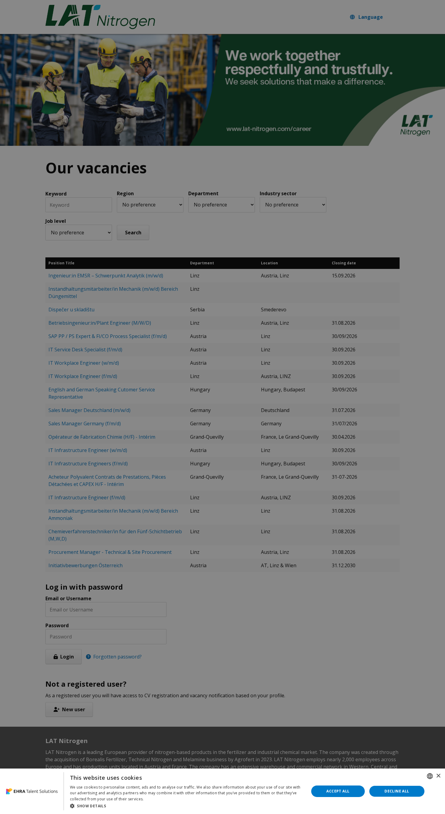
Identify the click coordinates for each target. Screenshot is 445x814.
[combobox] (430, 776)
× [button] (438, 776)
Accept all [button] (337, 791)
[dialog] (222, 791)
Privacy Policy (157, 799)
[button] (186, 805)
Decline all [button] (396, 791)
